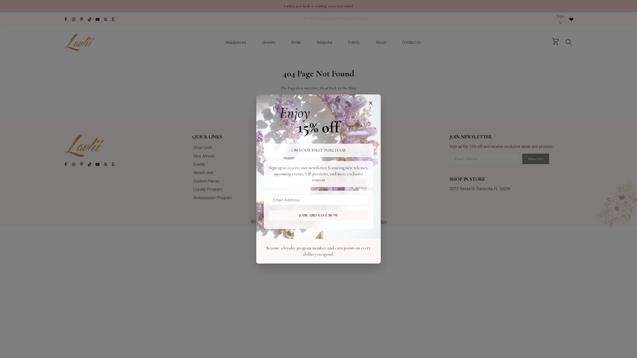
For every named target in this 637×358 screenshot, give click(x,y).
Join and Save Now (318, 215)
